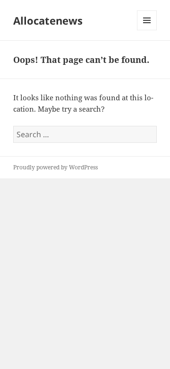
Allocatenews (48, 20)
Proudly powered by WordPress (55, 167)
